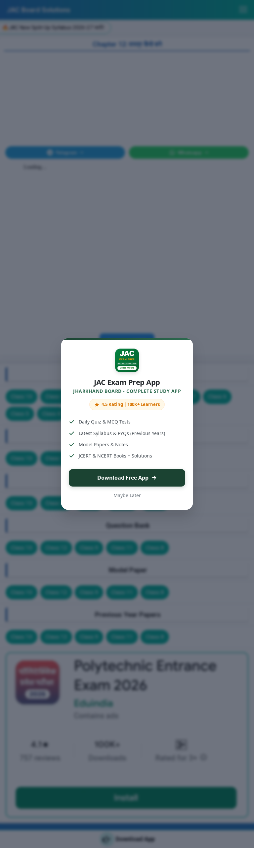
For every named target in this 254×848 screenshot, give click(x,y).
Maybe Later (127, 495)
